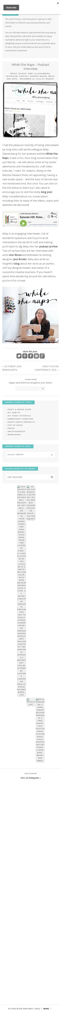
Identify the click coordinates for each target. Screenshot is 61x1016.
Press (13, 73)
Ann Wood (15, 255)
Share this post (30, 351)
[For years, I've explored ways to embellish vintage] (30, 837)
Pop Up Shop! (15, 425)
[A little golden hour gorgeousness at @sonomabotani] (30, 944)
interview (12, 76)
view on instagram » (30, 777)
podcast (24, 76)
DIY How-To (14, 412)
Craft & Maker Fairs (19, 409)
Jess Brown (19, 259)
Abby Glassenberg (39, 73)
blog (17, 263)
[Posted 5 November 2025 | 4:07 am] (40, 730)
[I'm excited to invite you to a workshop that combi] (30, 801)
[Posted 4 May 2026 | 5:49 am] (31, 502)
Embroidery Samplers (20, 419)
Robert (50, 79)
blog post (46, 192)
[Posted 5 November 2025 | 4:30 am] (31, 702)
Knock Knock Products (21, 422)
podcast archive (48, 246)
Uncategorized (16, 431)
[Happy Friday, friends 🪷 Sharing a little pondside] (30, 873)
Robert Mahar (38, 76)
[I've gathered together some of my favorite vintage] (30, 980)
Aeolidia (46, 1009)
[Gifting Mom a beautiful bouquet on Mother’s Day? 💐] (30, 909)
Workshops (14, 434)
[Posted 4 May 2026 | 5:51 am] (21, 590)
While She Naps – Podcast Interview (30, 66)
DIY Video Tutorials (19, 416)
